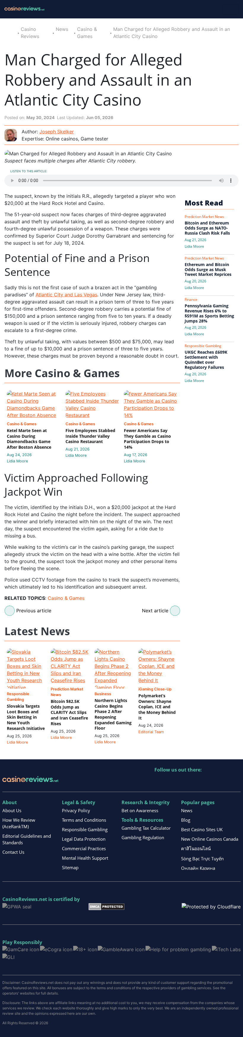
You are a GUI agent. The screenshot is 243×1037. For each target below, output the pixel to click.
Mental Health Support (85, 858)
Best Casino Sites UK (202, 829)
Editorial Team (151, 732)
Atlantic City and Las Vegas (66, 295)
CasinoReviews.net (24, 899)
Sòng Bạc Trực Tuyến (202, 858)
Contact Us (13, 852)
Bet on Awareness (140, 810)
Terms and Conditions (84, 820)
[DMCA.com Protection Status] (106, 906)
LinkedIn (172, 782)
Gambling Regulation (143, 837)
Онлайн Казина (198, 868)
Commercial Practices (84, 848)
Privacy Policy (76, 810)
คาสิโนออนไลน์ (196, 848)
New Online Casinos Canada (209, 839)
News (62, 29)
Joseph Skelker (56, 132)
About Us (11, 810)
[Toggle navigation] (230, 9)
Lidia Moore (17, 461)
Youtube (197, 782)
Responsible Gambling (85, 829)
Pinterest (185, 782)
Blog (185, 820)
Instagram (223, 782)
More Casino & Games (62, 373)
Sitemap (70, 867)
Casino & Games (66, 598)
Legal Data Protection (83, 839)
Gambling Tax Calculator (146, 828)
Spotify (236, 782)
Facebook (210, 782)
